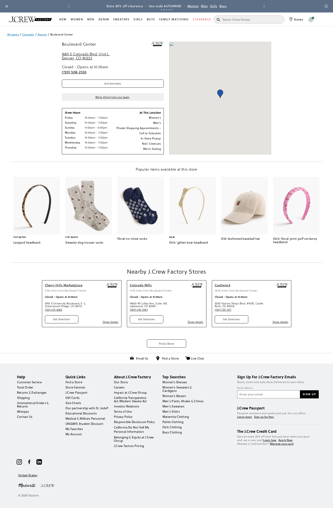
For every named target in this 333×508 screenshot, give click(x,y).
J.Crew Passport (76, 392)
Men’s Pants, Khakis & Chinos (183, 401)
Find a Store (166, 343)
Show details (110, 322)
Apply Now (285, 440)
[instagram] (19, 462)
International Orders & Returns (33, 404)
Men (204, 6)
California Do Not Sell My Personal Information (131, 429)
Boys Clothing (172, 432)
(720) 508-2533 (74, 72)
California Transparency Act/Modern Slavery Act (130, 399)
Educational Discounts (81, 413)
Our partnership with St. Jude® (86, 408)
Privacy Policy (123, 417)
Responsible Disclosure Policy (134, 422)
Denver (42, 34)
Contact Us (24, 417)
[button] (311, 19)
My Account (73, 434)
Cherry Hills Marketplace (64, 285)
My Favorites (74, 429)
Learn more (244, 417)
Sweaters (121, 19)
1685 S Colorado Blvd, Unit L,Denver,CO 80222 (86, 56)
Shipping (23, 398)
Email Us (142, 358)
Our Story (121, 382)
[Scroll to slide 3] (166, 9)
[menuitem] (63, 19)
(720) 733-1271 (223, 310)
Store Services (75, 387)
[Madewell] (26, 485)
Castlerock (222, 285)
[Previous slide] (68, 6)
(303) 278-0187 (139, 310)
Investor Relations (126, 406)
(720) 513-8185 (53, 310)
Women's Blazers (174, 396)
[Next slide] (264, 6)
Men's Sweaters (173, 406)
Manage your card (282, 444)
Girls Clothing (172, 427)
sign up (309, 394)
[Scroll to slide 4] (169, 9)
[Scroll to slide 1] (161, 9)
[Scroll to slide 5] (171, 9)
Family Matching (174, 19)
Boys (223, 6)
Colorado (28, 34)
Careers (119, 387)
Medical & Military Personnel (85, 418)
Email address (245, 388)
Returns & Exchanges (32, 392)
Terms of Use (123, 411)
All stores (13, 34)
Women (193, 6)
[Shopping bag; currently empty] (322, 19)
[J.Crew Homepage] (30, 19)
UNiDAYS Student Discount (84, 424)
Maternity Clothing (175, 417)
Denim (104, 19)
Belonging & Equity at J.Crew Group (134, 439)
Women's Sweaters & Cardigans (177, 389)
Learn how (269, 440)
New (63, 19)
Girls (213, 6)
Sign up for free (264, 417)
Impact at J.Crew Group (130, 392)
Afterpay (23, 411)
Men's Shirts (171, 411)
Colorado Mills (141, 285)
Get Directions (112, 83)
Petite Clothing (173, 422)
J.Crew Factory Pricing (129, 446)
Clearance (202, 19)
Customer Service (29, 382)
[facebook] (29, 462)
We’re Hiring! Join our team (112, 97)
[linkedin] (39, 462)
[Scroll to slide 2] (163, 9)
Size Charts (73, 403)
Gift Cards (72, 398)
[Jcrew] (47, 485)
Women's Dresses (174, 382)
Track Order (25, 387)
